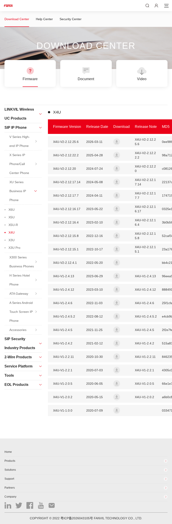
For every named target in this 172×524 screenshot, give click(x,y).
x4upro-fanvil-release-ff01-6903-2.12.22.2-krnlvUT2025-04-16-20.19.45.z (116, 155)
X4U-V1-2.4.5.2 (146, 316)
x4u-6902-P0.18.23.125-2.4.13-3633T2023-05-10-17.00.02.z (116, 276)
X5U (12, 217)
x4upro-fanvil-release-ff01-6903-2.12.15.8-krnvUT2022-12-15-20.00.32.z (116, 235)
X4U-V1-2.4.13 (145, 276)
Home (8, 451)
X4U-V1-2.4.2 (144, 343)
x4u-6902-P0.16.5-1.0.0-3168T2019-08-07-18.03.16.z (116, 410)
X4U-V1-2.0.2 (144, 397)
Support (9, 478)
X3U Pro (14, 247)
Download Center (16, 19)
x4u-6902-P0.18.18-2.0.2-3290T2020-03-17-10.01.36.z (116, 397)
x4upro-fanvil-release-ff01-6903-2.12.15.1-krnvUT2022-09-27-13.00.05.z (116, 249)
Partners (9, 487)
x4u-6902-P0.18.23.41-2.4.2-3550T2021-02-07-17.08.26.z (116, 343)
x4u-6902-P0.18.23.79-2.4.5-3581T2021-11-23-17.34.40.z (116, 329)
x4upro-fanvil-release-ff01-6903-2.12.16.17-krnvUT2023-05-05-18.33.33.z (116, 209)
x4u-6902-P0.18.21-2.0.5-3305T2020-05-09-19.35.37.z (116, 383)
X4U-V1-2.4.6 (144, 303)
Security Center (71, 19)
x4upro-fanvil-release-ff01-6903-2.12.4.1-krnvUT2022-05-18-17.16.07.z (116, 262)
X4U (12, 232)
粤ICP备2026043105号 (76, 518)
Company (10, 496)
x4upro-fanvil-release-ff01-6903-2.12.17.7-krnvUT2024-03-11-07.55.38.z (116, 195)
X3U (12, 240)
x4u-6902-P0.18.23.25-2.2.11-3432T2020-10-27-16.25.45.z (116, 356)
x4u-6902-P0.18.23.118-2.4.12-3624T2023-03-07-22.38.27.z (116, 289)
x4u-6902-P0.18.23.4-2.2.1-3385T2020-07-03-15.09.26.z (116, 370)
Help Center (44, 19)
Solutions (10, 469)
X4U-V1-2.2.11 (145, 357)
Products (9, 460)
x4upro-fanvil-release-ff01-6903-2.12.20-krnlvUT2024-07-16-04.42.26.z (116, 168)
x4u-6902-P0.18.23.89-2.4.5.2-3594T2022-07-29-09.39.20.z (116, 316)
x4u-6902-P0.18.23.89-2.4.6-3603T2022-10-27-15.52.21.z (116, 303)
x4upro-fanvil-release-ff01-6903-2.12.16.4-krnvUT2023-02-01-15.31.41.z (116, 222)
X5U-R (13, 225)
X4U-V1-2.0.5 (144, 383)
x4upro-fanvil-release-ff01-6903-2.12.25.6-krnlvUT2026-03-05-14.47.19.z (116, 141)
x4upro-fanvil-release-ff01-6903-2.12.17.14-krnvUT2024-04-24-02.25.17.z (116, 182)
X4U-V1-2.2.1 (144, 370)
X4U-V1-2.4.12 (145, 289)
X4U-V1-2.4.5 (144, 330)
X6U (12, 209)
